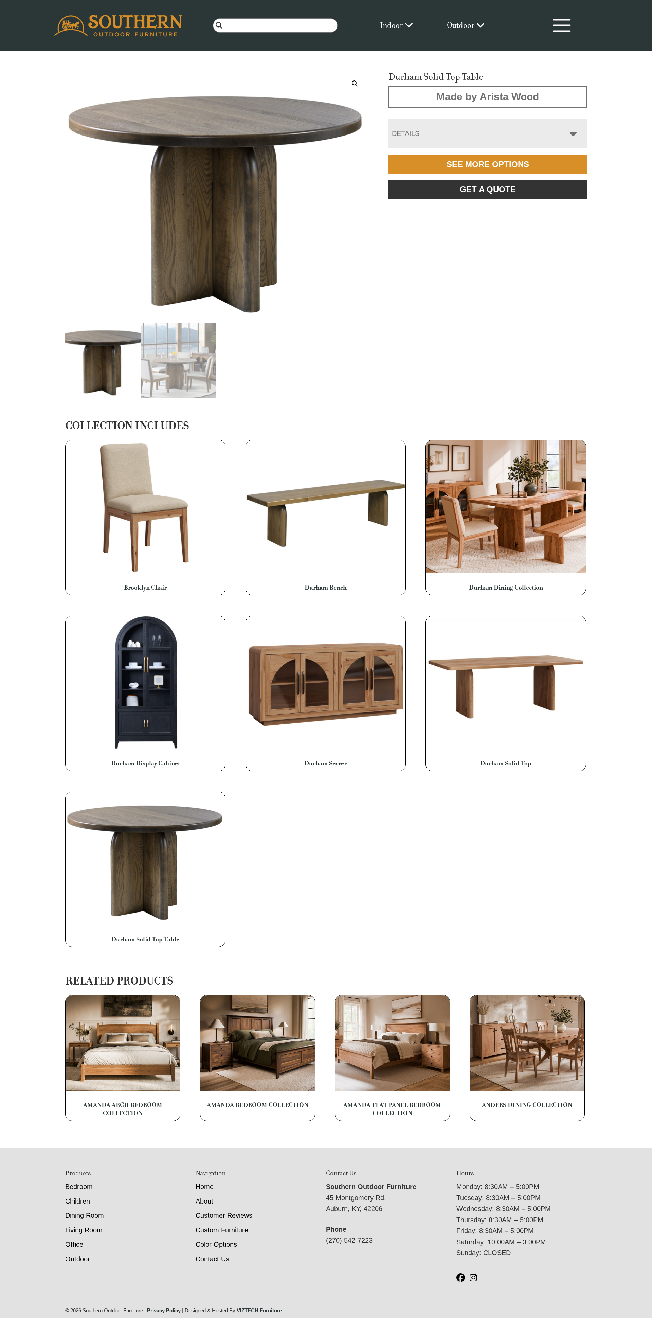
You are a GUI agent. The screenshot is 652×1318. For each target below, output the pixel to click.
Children (77, 1201)
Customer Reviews (224, 1215)
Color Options (216, 1244)
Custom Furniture (222, 1230)
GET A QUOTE (488, 189)
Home (205, 1186)
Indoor (392, 25)
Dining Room (84, 1215)
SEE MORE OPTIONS (488, 164)
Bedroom (79, 1186)
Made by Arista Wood (487, 96)
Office (74, 1244)
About (204, 1201)
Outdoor (461, 25)
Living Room (84, 1230)
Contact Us (212, 1259)
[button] (355, 83)
